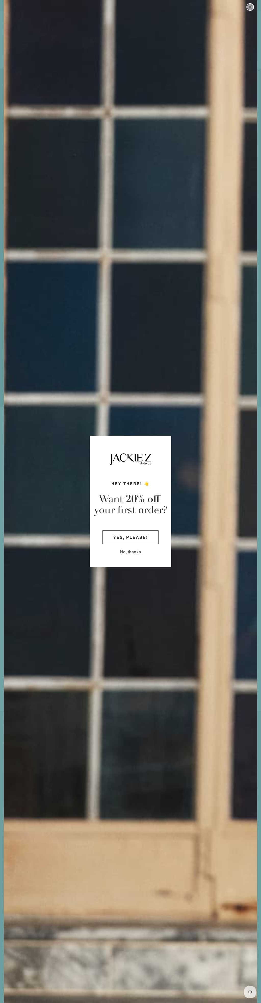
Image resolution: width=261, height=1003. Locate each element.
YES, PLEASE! (130, 537)
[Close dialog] (250, 7)
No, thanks (130, 552)
